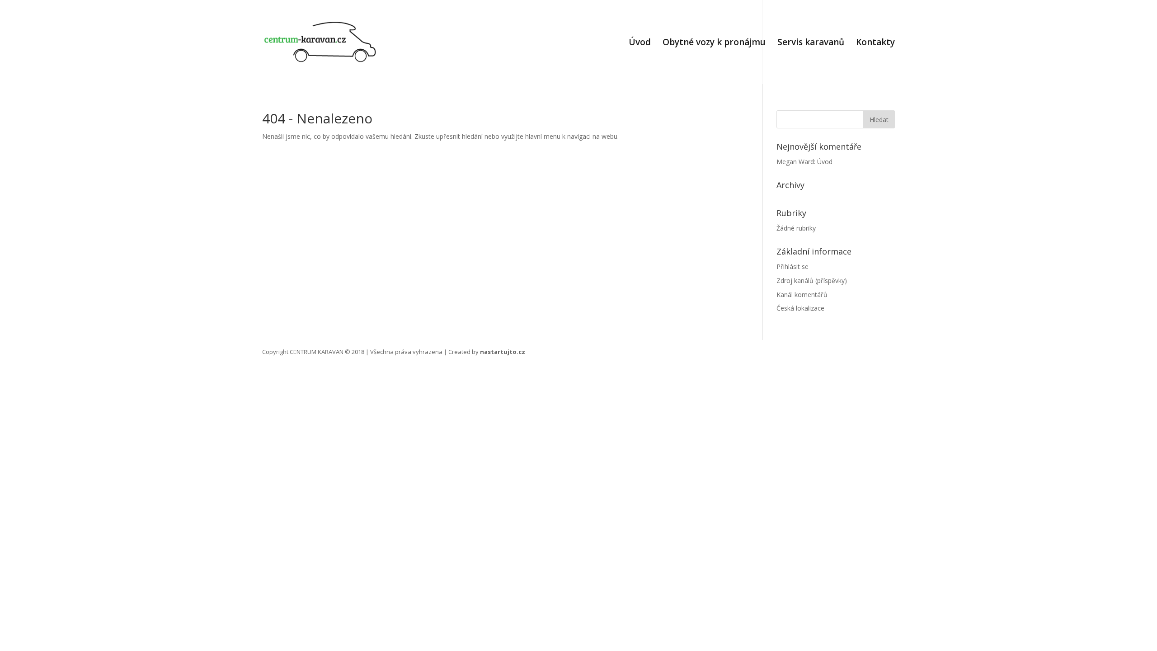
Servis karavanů (810, 43)
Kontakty (875, 43)
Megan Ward (795, 161)
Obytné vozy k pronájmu (714, 43)
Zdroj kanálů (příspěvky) (811, 280)
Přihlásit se (792, 266)
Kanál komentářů (802, 294)
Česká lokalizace (800, 308)
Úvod (640, 43)
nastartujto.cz (502, 352)
